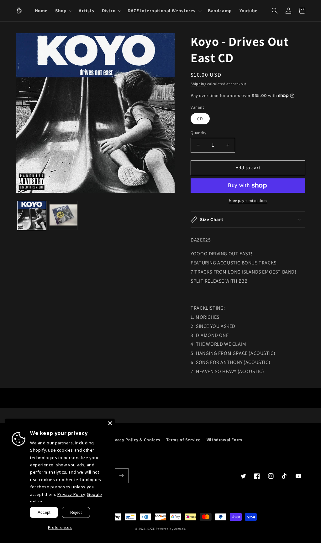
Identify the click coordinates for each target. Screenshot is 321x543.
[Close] (110, 423)
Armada (180, 529)
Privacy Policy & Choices (134, 440)
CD (200, 119)
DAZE (151, 529)
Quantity (198, 132)
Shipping (199, 83)
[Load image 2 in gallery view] (63, 215)
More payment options (248, 200)
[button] (63, 11)
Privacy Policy (71, 494)
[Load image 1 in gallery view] (31, 215)
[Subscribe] (121, 475)
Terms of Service (183, 440)
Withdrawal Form (224, 440)
